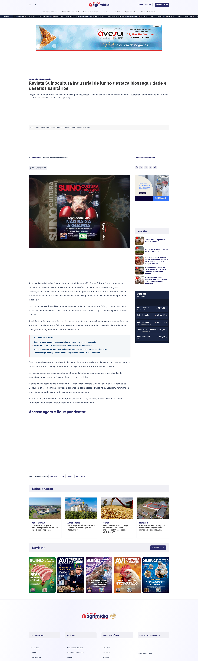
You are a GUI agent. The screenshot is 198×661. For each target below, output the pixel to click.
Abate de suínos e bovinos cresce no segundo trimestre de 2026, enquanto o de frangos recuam (156, 260)
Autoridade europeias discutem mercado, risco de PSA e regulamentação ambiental (156, 280)
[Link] (42, 575)
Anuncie (34, 653)
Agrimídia (36, 157)
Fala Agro (107, 648)
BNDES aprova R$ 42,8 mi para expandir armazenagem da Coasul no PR (63, 346)
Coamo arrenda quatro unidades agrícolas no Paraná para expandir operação (65, 342)
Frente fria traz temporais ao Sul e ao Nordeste (156, 250)
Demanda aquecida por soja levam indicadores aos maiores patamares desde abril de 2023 (70, 349)
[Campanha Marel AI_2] (152, 188)
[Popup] (30, 4)
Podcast (106, 657)
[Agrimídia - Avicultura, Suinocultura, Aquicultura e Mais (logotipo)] (99, 4)
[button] (35, 4)
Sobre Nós (35, 648)
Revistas (106, 653)
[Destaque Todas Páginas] (99, 38)
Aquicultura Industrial (75, 653)
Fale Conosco (36, 657)
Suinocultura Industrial (59, 157)
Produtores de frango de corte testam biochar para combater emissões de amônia (155, 270)
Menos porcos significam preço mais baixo (155, 241)
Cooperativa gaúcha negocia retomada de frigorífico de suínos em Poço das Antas (67, 353)
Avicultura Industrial (75, 648)
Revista (46, 157)
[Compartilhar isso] (136, 167)
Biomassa (70, 657)
